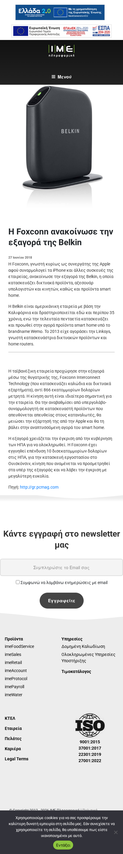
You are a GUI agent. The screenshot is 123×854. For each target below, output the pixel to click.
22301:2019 (90, 754)
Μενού (65, 77)
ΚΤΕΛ (10, 718)
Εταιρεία (13, 728)
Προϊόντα (14, 639)
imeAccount (16, 670)
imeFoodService (19, 646)
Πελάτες (13, 738)
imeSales (13, 654)
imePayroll (14, 686)
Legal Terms (16, 758)
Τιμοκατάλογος (76, 671)
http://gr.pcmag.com (39, 487)
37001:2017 (90, 748)
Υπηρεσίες (71, 639)
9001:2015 (90, 741)
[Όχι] (116, 832)
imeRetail (13, 662)
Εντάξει (63, 845)
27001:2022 (90, 760)
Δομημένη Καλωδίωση (83, 646)
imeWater (13, 694)
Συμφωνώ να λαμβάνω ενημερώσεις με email (63, 582)
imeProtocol (16, 678)
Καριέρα (13, 748)
